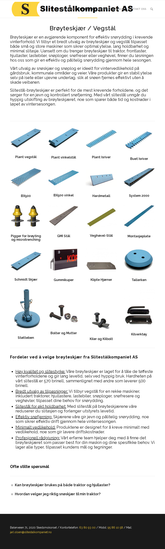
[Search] (151, 9)
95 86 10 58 (115, 527)
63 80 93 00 (87, 527)
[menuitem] (69, 9)
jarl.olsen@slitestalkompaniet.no (31, 532)
